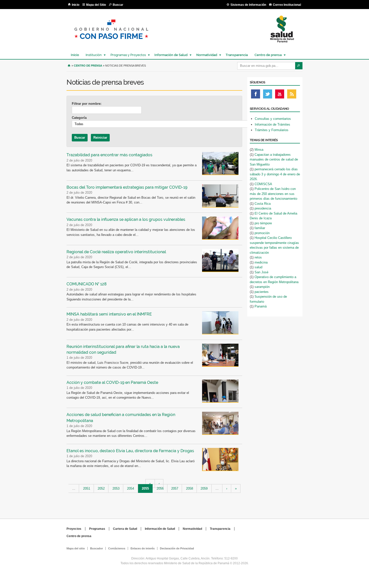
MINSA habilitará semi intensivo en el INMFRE (109, 314)
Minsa (259, 149)
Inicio (75, 5)
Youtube (279, 95)
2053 (115, 488)
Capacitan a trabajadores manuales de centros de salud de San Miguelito (274, 159)
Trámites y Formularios (271, 130)
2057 (174, 488)
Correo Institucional (287, 5)
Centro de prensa (267, 55)
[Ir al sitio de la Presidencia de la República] (111, 43)
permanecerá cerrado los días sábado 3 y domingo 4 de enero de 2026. (275, 174)
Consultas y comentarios (273, 119)
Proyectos (74, 529)
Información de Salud (170, 55)
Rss (291, 95)
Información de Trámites (272, 124)
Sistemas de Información (248, 5)
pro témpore (263, 223)
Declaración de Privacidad (177, 548)
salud (258, 267)
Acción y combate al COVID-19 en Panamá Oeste (112, 382)
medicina (261, 262)
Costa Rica (263, 203)
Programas (97, 529)
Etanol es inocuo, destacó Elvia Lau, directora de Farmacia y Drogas (130, 450)
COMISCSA (263, 184)
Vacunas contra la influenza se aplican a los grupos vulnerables (126, 219)
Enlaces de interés (143, 548)
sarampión (262, 287)
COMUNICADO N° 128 (87, 284)
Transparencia (237, 55)
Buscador (96, 548)
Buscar (118, 5)
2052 (101, 488)
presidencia (263, 208)
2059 (204, 488)
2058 (189, 488)
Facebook (255, 95)
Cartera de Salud (125, 529)
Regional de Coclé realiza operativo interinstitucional (116, 251)
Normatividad (205, 55)
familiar (260, 228)
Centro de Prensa (88, 65)
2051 (86, 488)
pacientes (262, 292)
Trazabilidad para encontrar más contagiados (109, 154)
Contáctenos (116, 548)
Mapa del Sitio (96, 5)
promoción (262, 233)
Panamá (261, 306)
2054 (130, 488)
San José (261, 272)
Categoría (79, 118)
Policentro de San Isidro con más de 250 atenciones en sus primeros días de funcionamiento (273, 193)
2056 (160, 488)
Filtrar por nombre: (86, 104)
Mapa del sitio (76, 548)
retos (258, 257)
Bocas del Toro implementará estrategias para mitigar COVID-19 (127, 187)
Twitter (267, 95)
